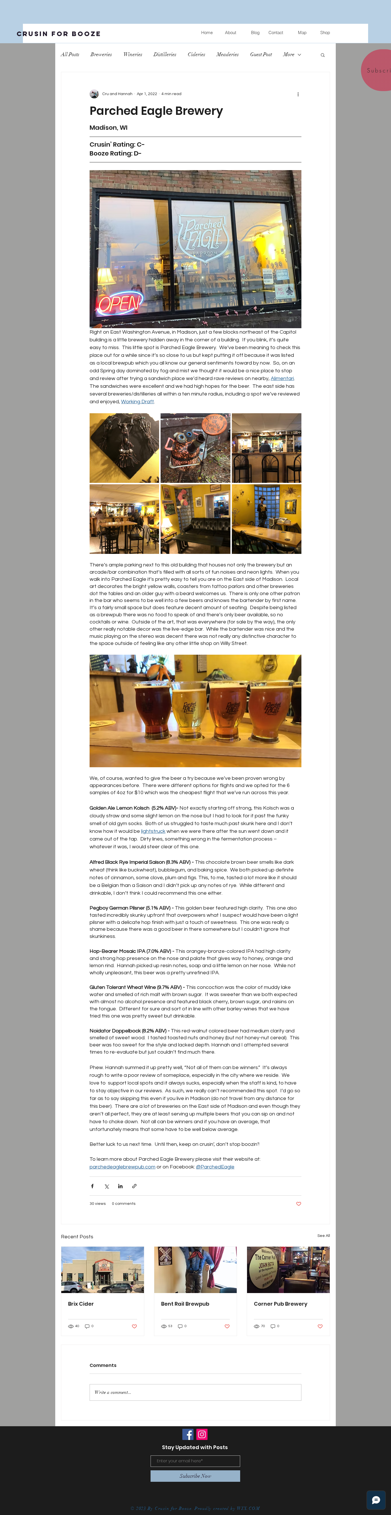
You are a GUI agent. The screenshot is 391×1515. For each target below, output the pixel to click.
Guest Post (261, 54)
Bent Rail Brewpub (185, 1303)
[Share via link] (134, 1186)
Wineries (132, 54)
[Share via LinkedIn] (120, 1186)
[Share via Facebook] (92, 1186)
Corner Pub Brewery (280, 1303)
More (289, 54)
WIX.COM (249, 1508)
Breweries (101, 54)
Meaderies (228, 54)
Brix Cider (81, 1303)
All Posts (70, 54)
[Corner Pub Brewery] (288, 1270)
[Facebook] (187, 1434)
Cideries (196, 54)
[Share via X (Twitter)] (106, 1186)
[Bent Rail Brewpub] (195, 1270)
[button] (322, 54)
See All (323, 1236)
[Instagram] (202, 1434)
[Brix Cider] (102, 1270)
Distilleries (165, 54)
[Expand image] (124, 448)
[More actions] (298, 93)
